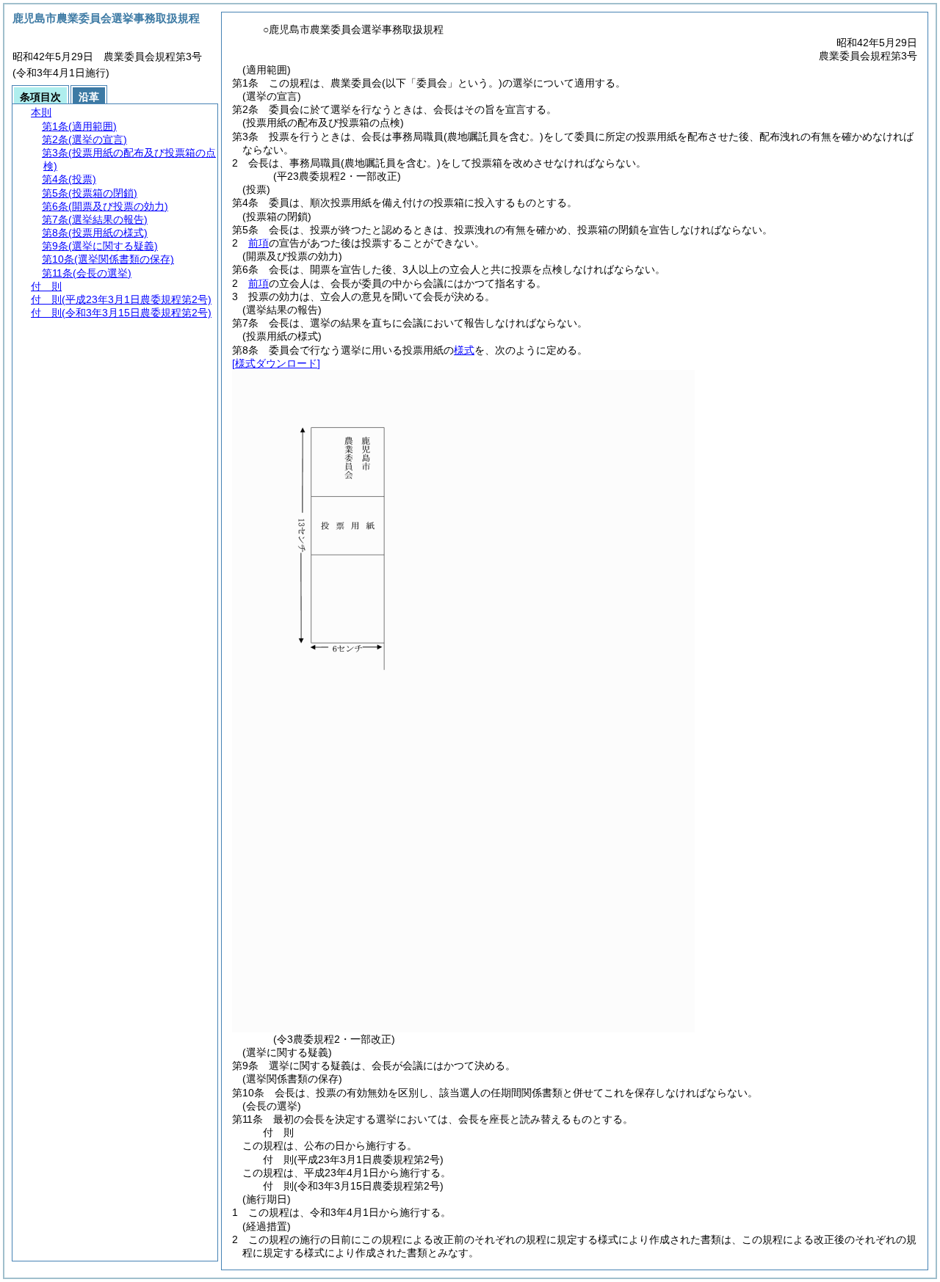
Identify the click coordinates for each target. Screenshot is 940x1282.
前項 (258, 243)
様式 (464, 350)
